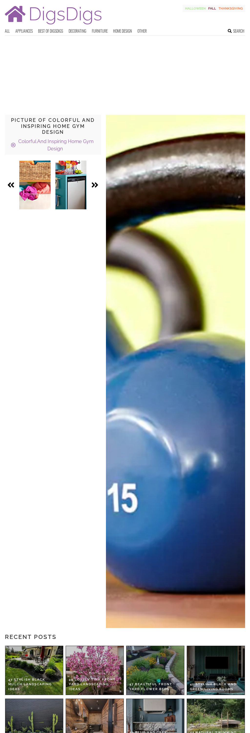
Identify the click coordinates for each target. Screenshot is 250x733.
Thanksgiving (231, 8)
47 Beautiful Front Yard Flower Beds (150, 686)
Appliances (24, 31)
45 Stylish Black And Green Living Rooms (213, 686)
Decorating (77, 31)
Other (142, 31)
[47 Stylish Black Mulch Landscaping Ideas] (34, 670)
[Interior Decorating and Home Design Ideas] (53, 25)
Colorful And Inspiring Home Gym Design (55, 145)
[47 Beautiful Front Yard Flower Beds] (155, 670)
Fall (212, 8)
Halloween (195, 8)
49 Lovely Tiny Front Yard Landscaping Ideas (92, 684)
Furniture (100, 31)
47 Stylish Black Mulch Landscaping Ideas (30, 684)
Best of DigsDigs (50, 31)
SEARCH (238, 31)
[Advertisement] (125, 72)
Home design (122, 31)
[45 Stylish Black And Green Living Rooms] (216, 670)
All (7, 31)
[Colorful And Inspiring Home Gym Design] (35, 185)
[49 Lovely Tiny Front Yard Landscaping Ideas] (95, 670)
